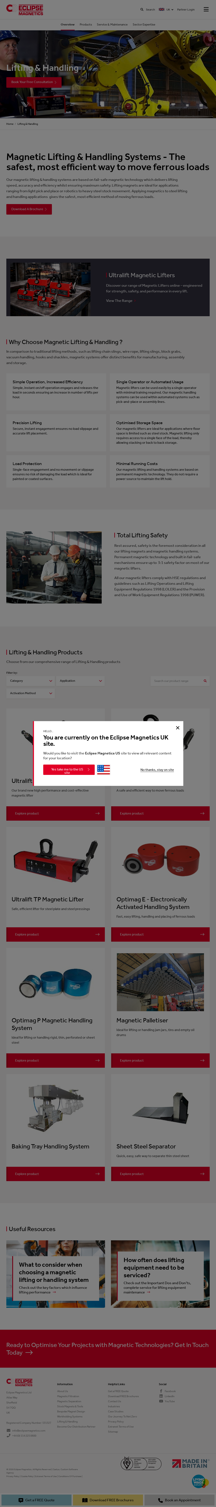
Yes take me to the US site (67, 771)
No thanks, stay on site (157, 770)
